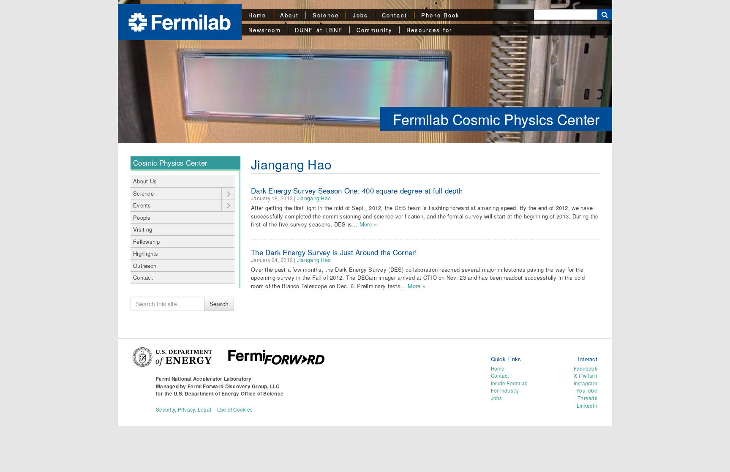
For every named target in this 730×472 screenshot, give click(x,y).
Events (142, 205)
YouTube (586, 390)
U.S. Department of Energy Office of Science (228, 393)
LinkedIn (587, 405)
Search (219, 304)
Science (326, 15)
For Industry (505, 390)
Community (374, 29)
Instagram (585, 383)
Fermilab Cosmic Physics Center (496, 119)
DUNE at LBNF (319, 29)
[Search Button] (604, 14)
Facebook (585, 368)
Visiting (142, 229)
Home (257, 15)
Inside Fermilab (509, 383)
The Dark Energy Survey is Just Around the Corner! (334, 252)
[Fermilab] (179, 21)
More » (368, 224)
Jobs (360, 15)
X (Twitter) (585, 375)
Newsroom (264, 29)
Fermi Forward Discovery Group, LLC (234, 386)
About (289, 15)
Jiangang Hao (314, 198)
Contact (394, 15)
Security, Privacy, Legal (183, 409)
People (142, 217)
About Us (145, 181)
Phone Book (440, 15)
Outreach (144, 266)
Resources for (429, 29)
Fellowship (146, 241)
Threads (587, 398)
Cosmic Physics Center (170, 163)
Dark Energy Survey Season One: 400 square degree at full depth (357, 191)
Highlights (145, 253)
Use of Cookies (235, 409)
